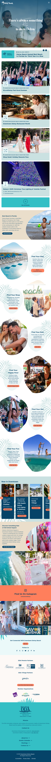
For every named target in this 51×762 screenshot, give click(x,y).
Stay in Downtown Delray (37, 270)
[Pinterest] (31, 651)
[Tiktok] (28, 651)
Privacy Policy (26, 758)
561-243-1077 (35, 731)
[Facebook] (17, 651)
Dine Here (37, 347)
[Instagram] (23, 651)
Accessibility (18, 758)
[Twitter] (20, 651)
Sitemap (34, 758)
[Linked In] (34, 651)
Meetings (24, 743)
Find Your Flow (37, 425)
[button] (46, 50)
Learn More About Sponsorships (25, 685)
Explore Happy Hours (13, 386)
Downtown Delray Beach (27, 754)
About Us (24, 738)
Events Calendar (24, 740)
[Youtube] (25, 651)
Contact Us (24, 745)
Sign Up (25, 643)
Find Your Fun (13, 465)
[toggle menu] (49, 2)
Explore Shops (13, 308)
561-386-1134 (34, 733)
